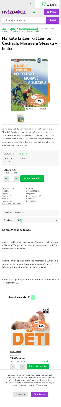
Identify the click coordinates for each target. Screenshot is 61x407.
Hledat (52, 20)
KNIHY (12, 29)
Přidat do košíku (32, 178)
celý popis (22, 145)
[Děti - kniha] (30, 326)
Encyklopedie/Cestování (28, 29)
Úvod (4, 29)
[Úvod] (14, 11)
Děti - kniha (15, 351)
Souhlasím (39, 394)
